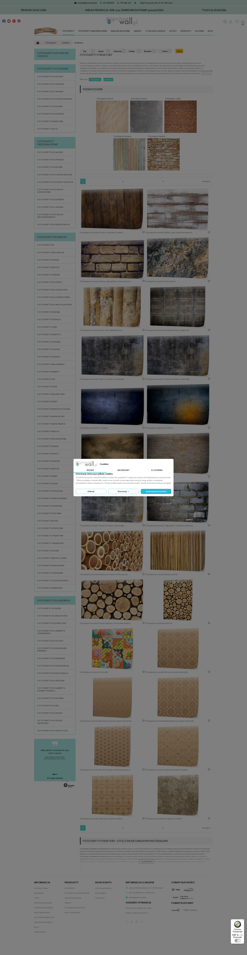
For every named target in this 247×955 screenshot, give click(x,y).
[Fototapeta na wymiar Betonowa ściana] (112, 453)
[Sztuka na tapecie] (46, 31)
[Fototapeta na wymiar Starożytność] (178, 258)
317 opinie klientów (55, 778)
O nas (36, 898)
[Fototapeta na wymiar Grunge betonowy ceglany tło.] (178, 306)
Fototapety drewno (122, 136)
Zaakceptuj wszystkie (156, 491)
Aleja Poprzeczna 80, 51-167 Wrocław (156, 3)
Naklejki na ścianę (120, 31)
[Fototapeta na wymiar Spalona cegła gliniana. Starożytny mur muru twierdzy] (112, 259)
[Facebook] (4, 21)
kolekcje (108, 79)
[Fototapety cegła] (180, 116)
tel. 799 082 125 (148, 893)
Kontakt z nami (41, 888)
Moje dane (100, 898)
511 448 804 (108, 3)
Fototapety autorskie (52, 68)
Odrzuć (90, 491)
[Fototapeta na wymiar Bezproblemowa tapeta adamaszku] (178, 697)
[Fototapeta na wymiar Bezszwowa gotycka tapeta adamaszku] (112, 697)
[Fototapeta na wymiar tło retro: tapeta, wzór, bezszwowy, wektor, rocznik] (112, 746)
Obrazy (138, 31)
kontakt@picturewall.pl (87, 3)
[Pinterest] (14, 21)
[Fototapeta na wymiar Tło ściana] (112, 406)
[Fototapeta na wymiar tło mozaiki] (112, 648)
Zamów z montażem (43, 922)
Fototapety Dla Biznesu (53, 600)
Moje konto (103, 882)
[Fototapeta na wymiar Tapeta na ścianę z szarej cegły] (112, 355)
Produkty (186, 31)
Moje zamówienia (103, 888)
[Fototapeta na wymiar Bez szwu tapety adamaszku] (178, 648)
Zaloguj (230, 22)
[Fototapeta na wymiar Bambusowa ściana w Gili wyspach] (112, 551)
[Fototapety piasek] (112, 116)
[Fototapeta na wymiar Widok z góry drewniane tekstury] (178, 209)
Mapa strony (40, 932)
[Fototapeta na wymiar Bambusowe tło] (178, 551)
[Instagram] (19, 21)
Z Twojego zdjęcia (155, 31)
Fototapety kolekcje (51, 237)
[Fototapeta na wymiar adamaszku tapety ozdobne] (178, 746)
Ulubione (237, 22)
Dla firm (199, 31)
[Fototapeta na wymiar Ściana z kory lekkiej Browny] (112, 306)
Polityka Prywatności (44, 917)
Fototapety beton (139, 98)
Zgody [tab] (90, 470)
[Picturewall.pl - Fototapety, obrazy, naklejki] (122, 21)
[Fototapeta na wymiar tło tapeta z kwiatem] (178, 795)
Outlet (173, 31)
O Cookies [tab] (156, 470)
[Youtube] (9, 21)
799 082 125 (125, 3)
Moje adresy (100, 893)
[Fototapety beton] (146, 116)
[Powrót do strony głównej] (37, 42)
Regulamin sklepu (42, 912)
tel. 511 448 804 (135, 893)
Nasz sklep (39, 893)
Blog (210, 31)
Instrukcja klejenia (43, 903)
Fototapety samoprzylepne (92, 31)
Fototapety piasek (105, 98)
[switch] (237, 940)
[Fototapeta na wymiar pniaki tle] (178, 600)
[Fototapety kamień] (163, 154)
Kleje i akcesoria (72, 912)
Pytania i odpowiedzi (43, 908)
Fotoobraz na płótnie (75, 908)
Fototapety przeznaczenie (47, 143)
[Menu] (242, 921)
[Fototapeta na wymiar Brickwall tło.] (178, 453)
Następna (206, 181)
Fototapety (68, 31)
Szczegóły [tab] (123, 470)
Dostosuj (122, 491)
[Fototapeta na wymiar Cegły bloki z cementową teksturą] (178, 502)
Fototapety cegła (173, 98)
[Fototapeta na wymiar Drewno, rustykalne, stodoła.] (112, 209)
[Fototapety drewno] (129, 154)
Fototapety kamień (156, 136)
